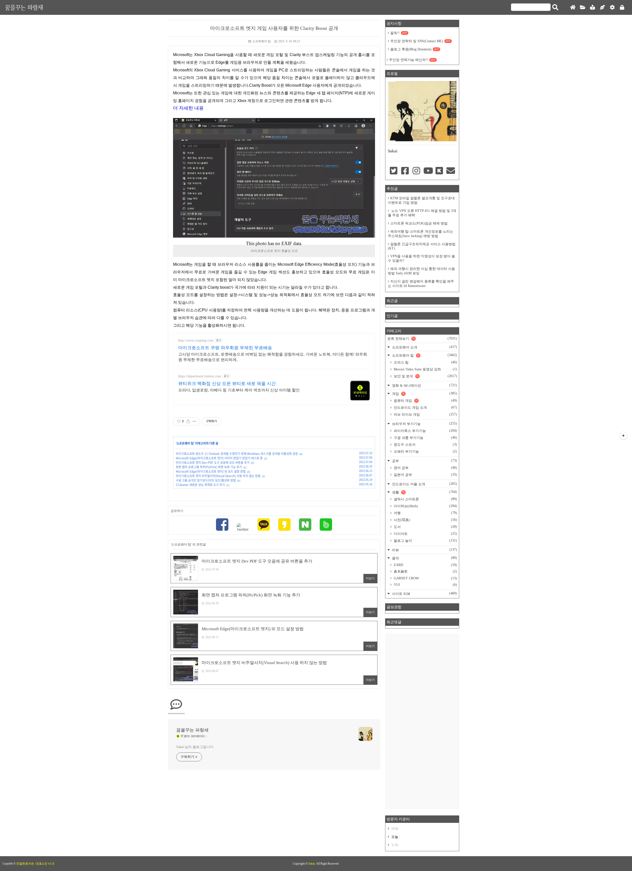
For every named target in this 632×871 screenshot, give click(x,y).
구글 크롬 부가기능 (425, 438)
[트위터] (243, 527)
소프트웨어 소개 (424, 347)
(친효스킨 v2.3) (44, 864)
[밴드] (326, 525)
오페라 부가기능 (425, 451)
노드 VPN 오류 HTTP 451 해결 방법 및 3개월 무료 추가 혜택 (422, 213)
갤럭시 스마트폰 (425, 499)
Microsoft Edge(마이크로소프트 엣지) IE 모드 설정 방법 (211, 471)
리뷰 (424, 550)
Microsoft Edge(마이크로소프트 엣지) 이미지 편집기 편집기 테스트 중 (219, 458)
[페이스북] (222, 525)
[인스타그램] (416, 171)
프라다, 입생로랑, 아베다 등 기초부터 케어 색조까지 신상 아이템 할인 (239, 390)
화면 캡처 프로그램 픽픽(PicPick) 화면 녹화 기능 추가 (209, 467)
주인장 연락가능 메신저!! (412, 60)
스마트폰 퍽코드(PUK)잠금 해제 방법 (419, 223)
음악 (424, 558)
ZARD (425, 565)
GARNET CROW (425, 578)
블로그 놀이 (425, 541)
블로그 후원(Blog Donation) (414, 49)
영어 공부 (425, 468)
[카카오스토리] (284, 525)
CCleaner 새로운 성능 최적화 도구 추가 (200, 485)
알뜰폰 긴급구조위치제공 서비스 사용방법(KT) (421, 246)
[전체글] (583, 7)
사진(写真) (425, 520)
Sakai (311, 863)
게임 (424, 393)
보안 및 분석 (425, 376)
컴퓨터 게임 (425, 401)
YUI (425, 585)
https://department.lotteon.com (199, 376)
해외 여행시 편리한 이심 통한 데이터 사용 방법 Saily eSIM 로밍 (421, 271)
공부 (424, 461)
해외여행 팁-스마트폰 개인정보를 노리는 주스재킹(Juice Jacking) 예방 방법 (420, 234)
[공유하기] (188, 421)
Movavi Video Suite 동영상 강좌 (425, 369)
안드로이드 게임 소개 (425, 407)
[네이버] (305, 525)
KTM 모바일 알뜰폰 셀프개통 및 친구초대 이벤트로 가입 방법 (421, 200)
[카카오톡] (263, 525)
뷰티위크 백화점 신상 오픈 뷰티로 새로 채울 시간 (227, 383)
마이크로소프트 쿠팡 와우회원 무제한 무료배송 (225, 347)
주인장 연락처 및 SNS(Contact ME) (420, 41)
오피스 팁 (425, 362)
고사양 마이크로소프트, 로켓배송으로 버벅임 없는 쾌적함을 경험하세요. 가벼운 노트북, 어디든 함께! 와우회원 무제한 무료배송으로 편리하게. (272, 357)
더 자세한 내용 (188, 108)
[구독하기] (623, 435)
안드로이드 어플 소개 (424, 484)
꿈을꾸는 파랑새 (24, 7)
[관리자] (612, 7)
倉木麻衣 (425, 571)
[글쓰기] (602, 7)
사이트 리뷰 (424, 593)
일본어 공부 (425, 475)
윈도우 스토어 (425, 444)
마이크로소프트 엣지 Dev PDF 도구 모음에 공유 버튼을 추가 (213, 462)
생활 (424, 492)
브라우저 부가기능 (424, 424)
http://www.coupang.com (195, 340)
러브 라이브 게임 (425, 414)
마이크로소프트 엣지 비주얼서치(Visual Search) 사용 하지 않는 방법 (218, 476)
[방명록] (592, 7)
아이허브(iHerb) (425, 506)
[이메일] (450, 171)
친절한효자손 (25, 863)
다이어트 (425, 534)
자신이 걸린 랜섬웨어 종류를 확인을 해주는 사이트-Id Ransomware (421, 284)
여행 (425, 513)
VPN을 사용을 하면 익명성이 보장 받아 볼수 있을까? (421, 258)
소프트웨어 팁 (261, 41)
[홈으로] (573, 7)
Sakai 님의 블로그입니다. (195, 747)
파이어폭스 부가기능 (425, 431)
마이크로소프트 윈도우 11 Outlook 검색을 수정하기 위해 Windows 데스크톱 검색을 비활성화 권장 (237, 453)
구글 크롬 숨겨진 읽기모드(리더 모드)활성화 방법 (206, 480)
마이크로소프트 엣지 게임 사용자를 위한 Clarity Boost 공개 (274, 28)
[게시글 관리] (194, 421)
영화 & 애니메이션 (424, 385)
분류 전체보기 (422, 339)
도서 (425, 527)
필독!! (398, 33)
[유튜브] (428, 171)
